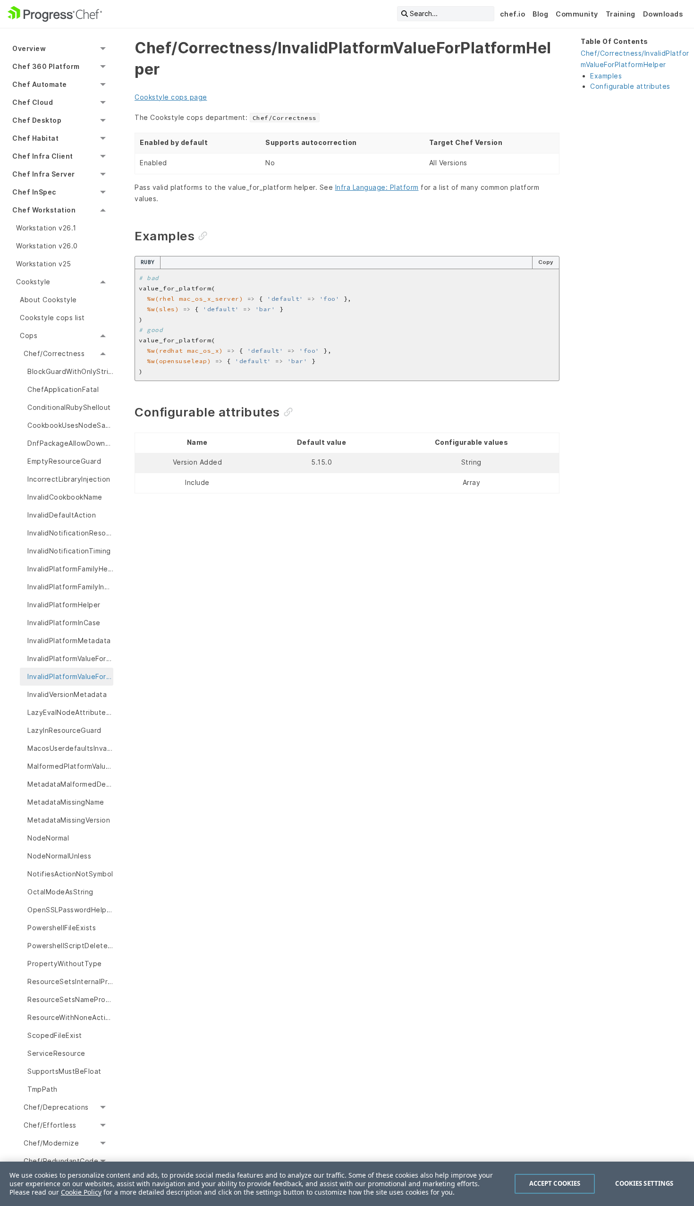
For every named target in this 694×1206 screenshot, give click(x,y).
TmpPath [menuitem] (42, 1089)
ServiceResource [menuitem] (56, 1053)
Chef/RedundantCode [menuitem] (61, 1161)
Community (577, 14)
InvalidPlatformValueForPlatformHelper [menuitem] (70, 676)
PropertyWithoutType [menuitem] (64, 964)
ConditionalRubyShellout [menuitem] (69, 407)
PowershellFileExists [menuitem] (61, 928)
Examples (606, 76)
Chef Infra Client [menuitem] (42, 156)
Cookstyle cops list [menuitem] (52, 318)
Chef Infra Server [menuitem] (43, 174)
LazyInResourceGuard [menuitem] (64, 730)
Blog (540, 14)
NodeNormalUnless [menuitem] (59, 856)
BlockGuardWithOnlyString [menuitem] (70, 371)
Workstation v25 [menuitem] (43, 264)
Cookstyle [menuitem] (33, 282)
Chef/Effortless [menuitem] (50, 1125)
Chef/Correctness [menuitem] (54, 353)
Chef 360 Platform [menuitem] (46, 66)
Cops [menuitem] (28, 335)
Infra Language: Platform (377, 187)
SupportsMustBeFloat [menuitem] (64, 1071)
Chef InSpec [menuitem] (34, 192)
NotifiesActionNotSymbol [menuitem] (70, 874)
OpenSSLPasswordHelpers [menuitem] (70, 910)
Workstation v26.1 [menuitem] (46, 228)
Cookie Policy (81, 1192)
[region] (347, 1184)
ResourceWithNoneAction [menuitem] (70, 1017)
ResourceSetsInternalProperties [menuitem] (70, 981)
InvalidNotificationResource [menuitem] (70, 533)
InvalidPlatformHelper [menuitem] (64, 605)
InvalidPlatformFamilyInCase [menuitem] (70, 587)
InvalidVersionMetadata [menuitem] (67, 694)
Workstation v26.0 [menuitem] (47, 246)
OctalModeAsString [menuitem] (60, 892)
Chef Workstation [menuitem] (44, 210)
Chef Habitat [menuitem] (35, 138)
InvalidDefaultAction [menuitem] (61, 515)
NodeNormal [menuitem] (48, 838)
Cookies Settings (644, 1183)
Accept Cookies (555, 1183)
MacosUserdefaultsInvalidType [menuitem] (70, 748)
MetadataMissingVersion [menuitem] (68, 820)
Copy (545, 262)
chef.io (512, 14)
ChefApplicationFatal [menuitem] (63, 389)
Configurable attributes (630, 86)
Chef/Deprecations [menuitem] (56, 1107)
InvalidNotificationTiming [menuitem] (69, 551)
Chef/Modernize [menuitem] (51, 1143)
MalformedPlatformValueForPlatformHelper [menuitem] (70, 766)
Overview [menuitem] (29, 48)
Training (620, 14)
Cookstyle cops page (171, 97)
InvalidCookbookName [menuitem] (64, 497)
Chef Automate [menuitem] (39, 84)
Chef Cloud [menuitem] (32, 102)
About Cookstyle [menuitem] (48, 300)
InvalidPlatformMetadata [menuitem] (69, 641)
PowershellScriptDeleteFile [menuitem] (70, 946)
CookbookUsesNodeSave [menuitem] (70, 425)
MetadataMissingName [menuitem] (65, 802)
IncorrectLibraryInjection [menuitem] (68, 479)
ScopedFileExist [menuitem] (54, 1035)
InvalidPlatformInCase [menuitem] (64, 623)
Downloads (663, 14)
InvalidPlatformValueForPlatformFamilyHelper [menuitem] (70, 658)
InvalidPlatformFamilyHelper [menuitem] (70, 569)
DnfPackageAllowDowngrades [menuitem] (70, 443)
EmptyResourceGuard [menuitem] (64, 461)
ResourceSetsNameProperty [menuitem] (70, 999)
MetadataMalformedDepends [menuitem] (70, 784)
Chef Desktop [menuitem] (36, 120)
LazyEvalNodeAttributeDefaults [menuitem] (70, 712)
